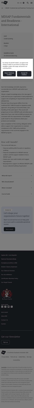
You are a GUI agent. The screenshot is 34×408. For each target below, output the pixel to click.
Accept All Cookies (24, 73)
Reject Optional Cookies (9, 73)
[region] (17, 69)
